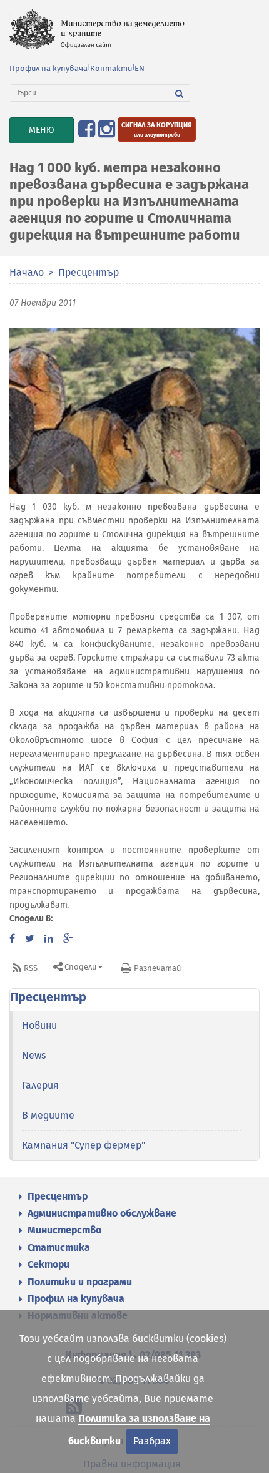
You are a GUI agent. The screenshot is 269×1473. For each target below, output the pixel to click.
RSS (31, 968)
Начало (26, 272)
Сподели (80, 967)
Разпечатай (157, 968)
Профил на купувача (48, 68)
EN (139, 68)
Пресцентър (88, 272)
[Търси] (179, 93)
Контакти (111, 68)
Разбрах (152, 1441)
